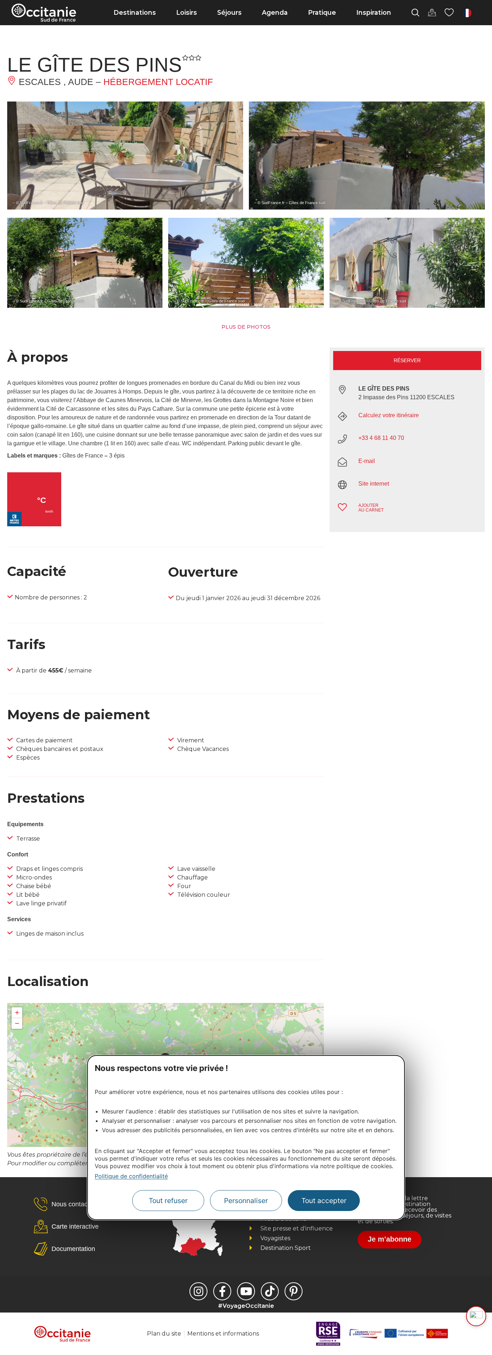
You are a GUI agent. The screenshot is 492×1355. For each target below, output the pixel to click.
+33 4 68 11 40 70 (381, 438)
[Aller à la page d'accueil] (44, 13)
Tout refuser (168, 1200)
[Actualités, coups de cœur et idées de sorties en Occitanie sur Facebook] (222, 1291)
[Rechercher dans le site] (415, 12)
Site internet (373, 484)
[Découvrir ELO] (476, 1316)
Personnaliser (246, 1200)
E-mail (366, 461)
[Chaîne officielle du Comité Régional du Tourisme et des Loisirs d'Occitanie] (246, 1291)
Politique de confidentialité (131, 1176)
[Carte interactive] (432, 12)
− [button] (17, 1023)
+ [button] (17, 1012)
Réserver (407, 360)
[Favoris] (449, 12)
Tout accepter (323, 1200)
